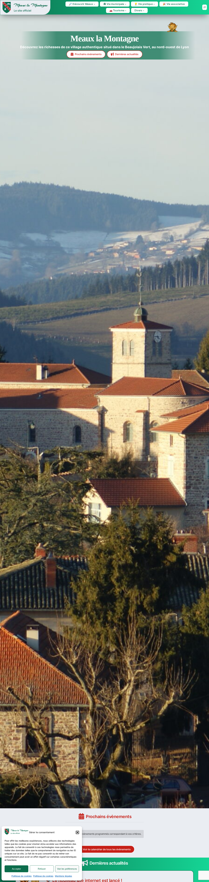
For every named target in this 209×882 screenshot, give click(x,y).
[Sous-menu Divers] (143, 10)
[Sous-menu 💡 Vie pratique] (154, 4)
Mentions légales (63, 876)
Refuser (42, 869)
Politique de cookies (21, 876)
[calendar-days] (81, 816)
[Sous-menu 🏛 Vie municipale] (125, 4)
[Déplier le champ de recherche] (204, 7)
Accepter (16, 869)
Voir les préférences (67, 869)
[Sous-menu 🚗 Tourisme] (125, 10)
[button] (77, 832)
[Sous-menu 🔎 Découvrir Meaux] (94, 4)
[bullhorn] (85, 863)
